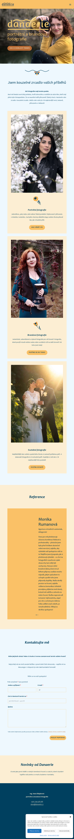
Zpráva (10, 707)
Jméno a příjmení (14, 685)
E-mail (40, 685)
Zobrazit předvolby (64, 831)
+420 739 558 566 (37, 801)
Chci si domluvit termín (20, 48)
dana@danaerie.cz (37, 804)
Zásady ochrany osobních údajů (56, 732)
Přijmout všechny (34, 831)
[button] (70, 817)
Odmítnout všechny (49, 831)
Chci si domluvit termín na (17, 696)
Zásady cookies (43, 835)
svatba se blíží (37, 467)
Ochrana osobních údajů (53, 835)
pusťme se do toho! (37, 352)
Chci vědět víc (37, 227)
